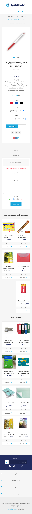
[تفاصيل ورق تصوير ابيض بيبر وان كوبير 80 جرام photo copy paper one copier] (23, 362)
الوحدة (16, 107)
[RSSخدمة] (10, 466)
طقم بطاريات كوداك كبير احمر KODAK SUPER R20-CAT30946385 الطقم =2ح (23, 302)
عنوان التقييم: (16, 173)
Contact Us (16, 155)
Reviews (16, 151)
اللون (16, 100)
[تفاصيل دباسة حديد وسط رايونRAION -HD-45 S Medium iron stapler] (9, 329)
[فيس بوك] (18, 466)
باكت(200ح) (13, 110)
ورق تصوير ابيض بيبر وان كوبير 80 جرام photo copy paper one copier (23, 373)
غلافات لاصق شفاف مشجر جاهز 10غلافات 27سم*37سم (8, 238)
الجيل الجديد (14, 95)
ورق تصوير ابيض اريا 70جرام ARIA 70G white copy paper (9, 373)
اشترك (7, 462)
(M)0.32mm (11, 119)
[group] (23, 226)
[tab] (16, 150)
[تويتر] (22, 466)
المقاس (16, 115)
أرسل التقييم (16, 204)
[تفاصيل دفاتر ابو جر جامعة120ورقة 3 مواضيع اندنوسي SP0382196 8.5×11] (23, 423)
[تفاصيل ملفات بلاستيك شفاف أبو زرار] (23, 257)
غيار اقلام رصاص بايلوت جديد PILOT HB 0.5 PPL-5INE (23, 238)
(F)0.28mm (21, 119)
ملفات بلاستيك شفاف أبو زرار (23, 267)
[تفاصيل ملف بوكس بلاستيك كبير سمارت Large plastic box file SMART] (23, 329)
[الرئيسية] (26, 16)
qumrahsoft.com (12, 509)
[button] (26, 231)
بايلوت (14, 57)
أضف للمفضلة (19, 132)
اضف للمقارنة (16, 132)
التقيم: (16, 197)
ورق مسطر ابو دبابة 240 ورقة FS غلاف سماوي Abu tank (8, 404)
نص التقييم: (16, 180)
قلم (21, 110)
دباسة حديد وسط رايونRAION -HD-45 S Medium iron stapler (8, 342)
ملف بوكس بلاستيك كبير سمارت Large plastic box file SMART (23, 342)
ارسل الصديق (12, 132)
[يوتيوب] (14, 466)
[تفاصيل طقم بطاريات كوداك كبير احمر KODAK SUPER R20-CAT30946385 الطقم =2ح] (23, 288)
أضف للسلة (11, 126)
